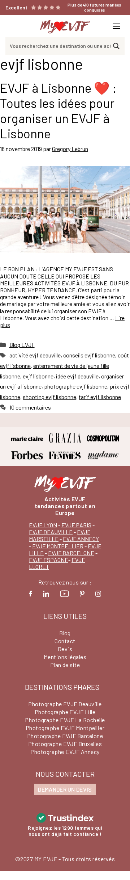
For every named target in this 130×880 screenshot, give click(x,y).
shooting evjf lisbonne (49, 396)
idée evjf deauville (77, 376)
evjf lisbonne (38, 376)
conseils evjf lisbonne (89, 355)
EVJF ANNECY (81, 538)
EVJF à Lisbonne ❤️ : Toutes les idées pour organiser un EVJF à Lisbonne (58, 110)
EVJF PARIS (76, 524)
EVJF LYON (43, 524)
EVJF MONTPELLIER (57, 545)
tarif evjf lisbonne (100, 396)
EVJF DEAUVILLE (51, 531)
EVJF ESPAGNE (48, 559)
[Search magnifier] (116, 46)
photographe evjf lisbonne (75, 386)
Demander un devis (65, 789)
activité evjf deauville (35, 355)
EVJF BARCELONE (71, 552)
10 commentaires (30, 407)
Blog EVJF (22, 344)
